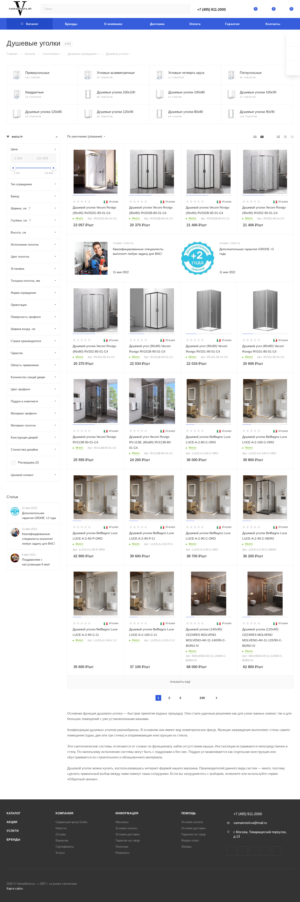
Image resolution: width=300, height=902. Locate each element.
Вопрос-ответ (190, 840)
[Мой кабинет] (238, 9)
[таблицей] (292, 136)
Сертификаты (65, 846)
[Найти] (184, 8)
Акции (12, 822)
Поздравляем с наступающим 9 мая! (36, 562)
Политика (122, 846)
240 (202, 698)
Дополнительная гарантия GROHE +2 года (39, 516)
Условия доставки (127, 834)
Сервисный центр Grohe (71, 822)
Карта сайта (15, 888)
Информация (127, 813)
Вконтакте (232, 851)
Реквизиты (122, 852)
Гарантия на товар (128, 840)
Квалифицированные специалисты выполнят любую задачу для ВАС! (38, 538)
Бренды (13, 839)
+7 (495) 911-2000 (211, 9)
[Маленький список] (255, 136)
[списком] (285, 136)
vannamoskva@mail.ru (250, 823)
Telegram (243, 851)
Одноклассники (265, 851)
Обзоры (186, 846)
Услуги (13, 830)
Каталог (14, 813)
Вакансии (62, 840)
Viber (276, 851)
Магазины (122, 822)
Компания (64, 813)
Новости (61, 828)
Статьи (12, 497)
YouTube (254, 851)
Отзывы (61, 834)
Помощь (188, 813)
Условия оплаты (126, 828)
